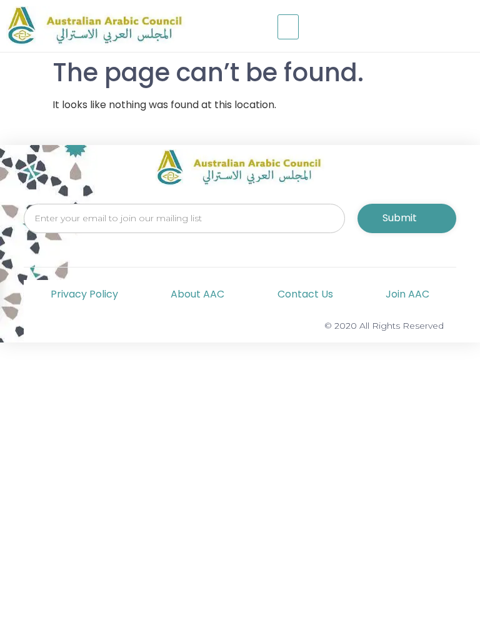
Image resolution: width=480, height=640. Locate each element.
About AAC (197, 294)
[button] (288, 26)
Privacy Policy (84, 294)
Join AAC (407, 294)
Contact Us (305, 294)
